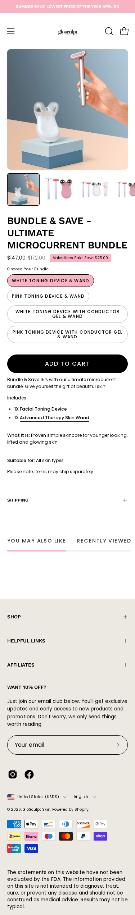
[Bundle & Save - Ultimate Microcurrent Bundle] (23, 189)
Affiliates (21, 665)
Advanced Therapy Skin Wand (54, 418)
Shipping (17, 500)
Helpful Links (26, 641)
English (81, 796)
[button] (108, 31)
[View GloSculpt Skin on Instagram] (12, 774)
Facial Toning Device (43, 409)
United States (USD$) (38, 797)
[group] (67, 6)
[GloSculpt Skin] (67, 31)
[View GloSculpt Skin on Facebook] (29, 774)
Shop (14, 616)
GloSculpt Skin (36, 809)
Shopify (82, 809)
